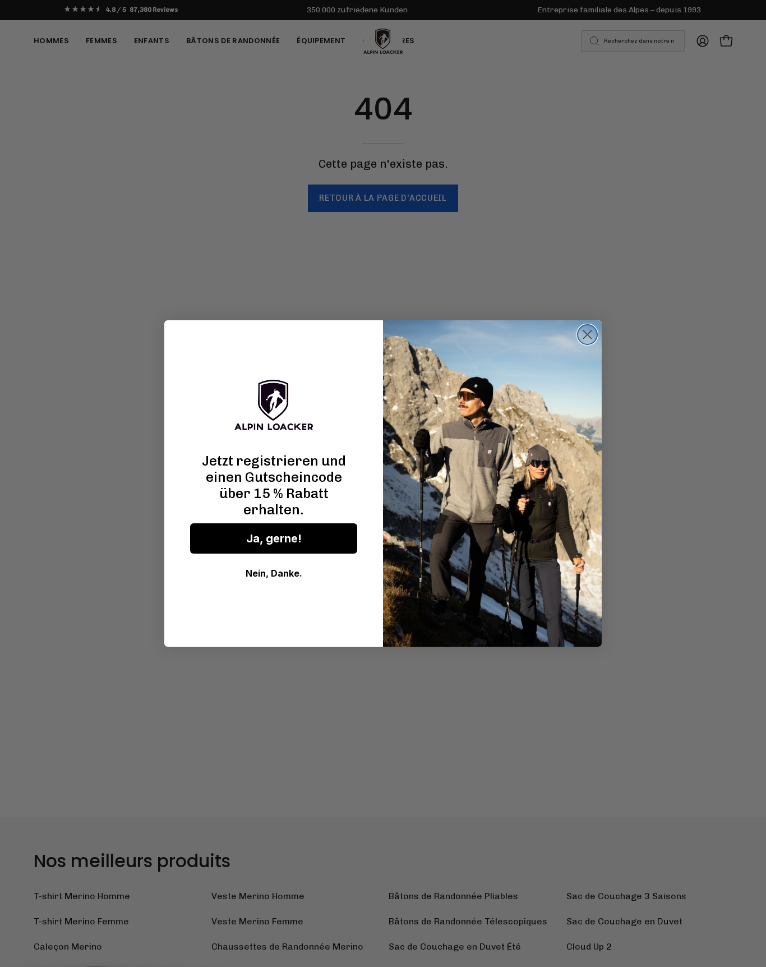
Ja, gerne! (274, 538)
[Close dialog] (587, 334)
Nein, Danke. (274, 573)
